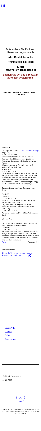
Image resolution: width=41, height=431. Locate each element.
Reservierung (10, 339)
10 (38, 242)
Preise (7, 335)
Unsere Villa (10, 328)
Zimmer (8, 331)
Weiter (4, 242)
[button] (20, 398)
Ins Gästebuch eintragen (30, 151)
